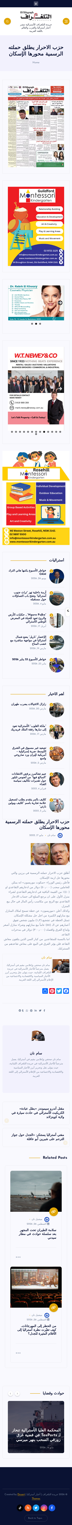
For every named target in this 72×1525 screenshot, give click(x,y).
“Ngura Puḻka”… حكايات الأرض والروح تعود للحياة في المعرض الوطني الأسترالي (27, 618)
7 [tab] (36, 432)
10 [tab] (24, 432)
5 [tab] (44, 432)
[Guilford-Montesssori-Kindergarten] (36, 226)
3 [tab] (32, 324)
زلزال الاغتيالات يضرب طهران (28, 704)
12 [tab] (16, 432)
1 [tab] (40, 324)
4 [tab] (48, 432)
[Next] (17, 1393)
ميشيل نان (37, 1219)
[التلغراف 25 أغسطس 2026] (36, 126)
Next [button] (60, 302)
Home (36, 62)
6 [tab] (40, 432)
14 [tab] (36, 434)
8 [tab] (32, 432)
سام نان (51, 835)
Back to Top (34, 1518)
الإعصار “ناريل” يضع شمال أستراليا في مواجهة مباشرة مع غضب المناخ (28, 640)
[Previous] (10, 1393)
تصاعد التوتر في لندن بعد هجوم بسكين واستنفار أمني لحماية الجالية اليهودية (38, 1435)
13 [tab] (12, 432)
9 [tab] (28, 432)
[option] (36, 1427)
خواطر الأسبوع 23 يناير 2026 (29, 659)
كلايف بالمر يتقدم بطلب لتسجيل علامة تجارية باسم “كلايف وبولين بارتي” (27, 803)
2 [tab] (36, 324)
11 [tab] (19, 432)
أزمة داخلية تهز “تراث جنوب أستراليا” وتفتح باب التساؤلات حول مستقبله (29, 596)
